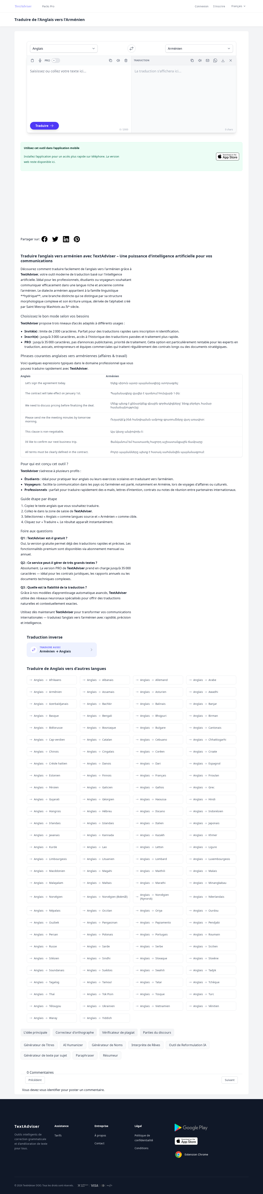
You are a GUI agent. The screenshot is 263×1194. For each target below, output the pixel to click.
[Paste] (32, 60)
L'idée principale (35, 1032)
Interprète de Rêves (146, 1045)
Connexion (202, 6)
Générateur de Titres (39, 1045)
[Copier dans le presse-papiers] (110, 60)
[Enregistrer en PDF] (223, 60)
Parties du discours (157, 1032)
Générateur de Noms (107, 1045)
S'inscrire (219, 6)
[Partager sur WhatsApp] (215, 60)
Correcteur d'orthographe (75, 1032)
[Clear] (126, 60)
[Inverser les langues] (131, 48)
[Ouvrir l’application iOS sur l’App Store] (227, 156)
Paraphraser (85, 1055)
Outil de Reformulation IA (187, 1045)
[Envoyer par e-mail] (207, 60)
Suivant (230, 1080)
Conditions (141, 1148)
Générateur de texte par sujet (45, 1055)
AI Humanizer (73, 1045)
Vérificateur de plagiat (118, 1032)
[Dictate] (40, 60)
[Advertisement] (131, 199)
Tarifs (58, 1135)
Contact (99, 1143)
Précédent (35, 1080)
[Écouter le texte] (118, 60)
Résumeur (110, 1055)
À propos (100, 1135)
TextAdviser (26, 1126)
